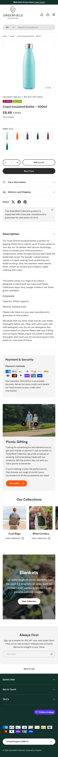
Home (5, 36)
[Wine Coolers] (40, 518)
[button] (48, 15)
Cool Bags (14, 533)
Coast (12, 36)
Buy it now (29, 171)
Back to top (29, 669)
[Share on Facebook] (19, 202)
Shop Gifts (14, 483)
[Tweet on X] (13, 202)
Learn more (40, 2)
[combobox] (29, 27)
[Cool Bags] (14, 518)
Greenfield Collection (12, 97)
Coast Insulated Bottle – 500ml (29, 36)
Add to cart (39, 162)
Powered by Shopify (33, 750)
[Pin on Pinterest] (25, 202)
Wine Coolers (41, 533)
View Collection (29, 601)
